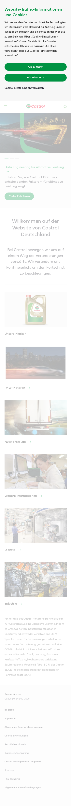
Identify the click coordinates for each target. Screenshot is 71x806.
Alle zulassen (35, 66)
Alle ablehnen (35, 77)
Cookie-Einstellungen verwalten (24, 88)
